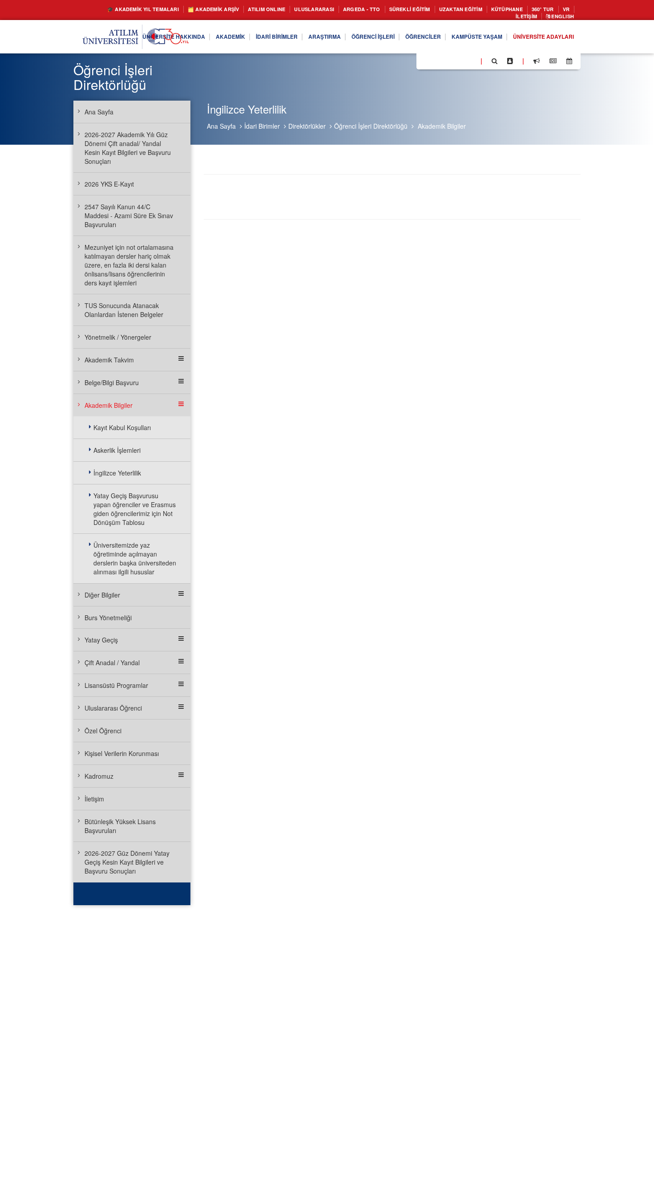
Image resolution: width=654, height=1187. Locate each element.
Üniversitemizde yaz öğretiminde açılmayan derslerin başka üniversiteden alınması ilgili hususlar (134, 558)
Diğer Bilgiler (102, 594)
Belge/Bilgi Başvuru (112, 382)
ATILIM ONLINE (277, 9)
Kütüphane (551, 9)
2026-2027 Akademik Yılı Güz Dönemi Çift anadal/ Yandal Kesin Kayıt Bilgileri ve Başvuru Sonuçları (128, 148)
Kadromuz (99, 776)
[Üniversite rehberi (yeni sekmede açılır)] (510, 63)
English (559, 18)
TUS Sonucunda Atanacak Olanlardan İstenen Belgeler (124, 310)
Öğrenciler (403, 39)
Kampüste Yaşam (464, 39)
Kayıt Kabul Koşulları (122, 427)
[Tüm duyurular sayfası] (536, 63)
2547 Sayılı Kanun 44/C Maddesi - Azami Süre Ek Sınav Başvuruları (129, 215)
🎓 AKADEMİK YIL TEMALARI (134, 9)
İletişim (518, 18)
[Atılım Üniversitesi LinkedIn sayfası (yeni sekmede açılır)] (447, 63)
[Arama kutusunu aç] (494, 63)
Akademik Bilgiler (442, 126)
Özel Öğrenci (103, 730)
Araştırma (292, 39)
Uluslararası (331, 9)
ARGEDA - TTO (384, 9)
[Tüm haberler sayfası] (553, 63)
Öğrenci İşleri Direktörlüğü (371, 126)
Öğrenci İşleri (346, 39)
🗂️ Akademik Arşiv (216, 9)
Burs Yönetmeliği (108, 617)
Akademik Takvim (109, 359)
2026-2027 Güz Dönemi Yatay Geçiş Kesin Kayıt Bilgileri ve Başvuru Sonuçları (127, 862)
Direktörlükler (307, 126)
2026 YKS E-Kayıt (109, 183)
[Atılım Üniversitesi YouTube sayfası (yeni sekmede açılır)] (470, 63)
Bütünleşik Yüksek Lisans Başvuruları (120, 826)
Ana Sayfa (221, 126)
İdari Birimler (238, 39)
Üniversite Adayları (539, 39)
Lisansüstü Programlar (116, 685)
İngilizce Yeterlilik (117, 472)
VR (492, 18)
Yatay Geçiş (101, 639)
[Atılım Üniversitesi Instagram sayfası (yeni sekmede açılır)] (458, 63)
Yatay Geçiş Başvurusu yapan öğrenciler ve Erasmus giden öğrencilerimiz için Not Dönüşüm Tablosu (134, 509)
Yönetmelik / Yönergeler (118, 337)
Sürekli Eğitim (439, 9)
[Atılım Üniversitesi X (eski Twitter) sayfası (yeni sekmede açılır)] (436, 63)
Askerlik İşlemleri (117, 450)
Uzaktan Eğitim (498, 9)
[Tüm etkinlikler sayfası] (569, 63)
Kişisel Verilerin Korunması (122, 753)
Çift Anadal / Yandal (112, 662)
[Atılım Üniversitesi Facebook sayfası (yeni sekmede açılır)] (425, 63)
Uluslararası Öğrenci (113, 707)
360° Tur (466, 18)
